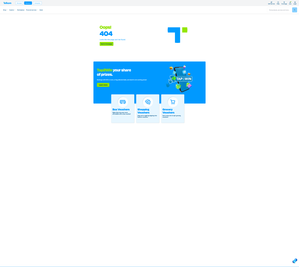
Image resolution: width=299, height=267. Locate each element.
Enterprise (37, 3)
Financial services (31, 10)
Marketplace (20, 10)
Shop (4, 10)
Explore (11, 10)
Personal (19, 3)
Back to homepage (106, 44)
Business (28, 3)
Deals (41, 10)
